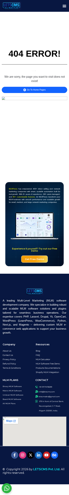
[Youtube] (46, 455)
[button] (64, 6)
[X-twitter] (30, 455)
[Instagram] (22, 455)
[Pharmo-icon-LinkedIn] (38, 455)
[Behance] (54, 455)
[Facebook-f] (14, 455)
